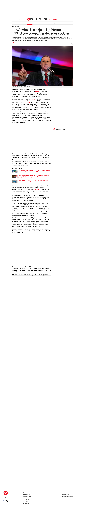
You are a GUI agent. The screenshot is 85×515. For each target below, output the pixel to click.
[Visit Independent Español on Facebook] (4, 501)
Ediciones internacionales (27, 492)
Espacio (49, 22)
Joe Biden (37, 91)
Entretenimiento (41, 22)
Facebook (36, 189)
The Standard (25, 501)
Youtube (40, 274)
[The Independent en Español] (42, 19)
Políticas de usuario (65, 494)
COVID (32, 274)
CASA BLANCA (45, 274)
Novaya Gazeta (26, 503)
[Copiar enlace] (71, 43)
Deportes (55, 22)
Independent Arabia (26, 494)
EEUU (18, 26)
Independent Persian (27, 498)
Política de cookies (65, 498)
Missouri (28, 102)
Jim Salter (14, 42)
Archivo (43, 492)
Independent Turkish (27, 496)
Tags (43, 494)
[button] (18, 19)
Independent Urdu (26, 499)
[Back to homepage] (13, 493)
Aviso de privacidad (65, 492)
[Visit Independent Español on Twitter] (7, 501)
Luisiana (33, 99)
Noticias (29, 22)
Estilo (34, 22)
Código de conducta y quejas (67, 496)
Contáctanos (5, 497)
